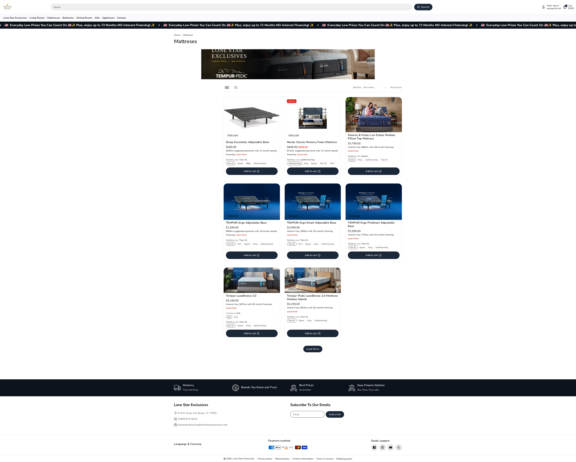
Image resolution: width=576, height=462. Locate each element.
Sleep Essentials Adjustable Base (247, 142)
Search (425, 7)
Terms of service (324, 458)
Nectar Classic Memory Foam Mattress (312, 142)
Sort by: (357, 87)
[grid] (227, 87)
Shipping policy (344, 458)
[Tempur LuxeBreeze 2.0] (252, 280)
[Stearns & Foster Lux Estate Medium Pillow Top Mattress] (374, 114)
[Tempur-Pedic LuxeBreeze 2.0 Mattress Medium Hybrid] (313, 280)
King (249, 163)
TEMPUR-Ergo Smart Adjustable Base (311, 222)
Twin (333, 163)
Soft (229, 317)
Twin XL (231, 163)
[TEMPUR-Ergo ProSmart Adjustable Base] (374, 202)
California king (260, 163)
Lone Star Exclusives (243, 458)
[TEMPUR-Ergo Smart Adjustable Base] (313, 202)
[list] (235, 87)
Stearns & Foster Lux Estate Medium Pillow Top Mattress (371, 136)
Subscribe (335, 414)
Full (240, 244)
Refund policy (282, 458)
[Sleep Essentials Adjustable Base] (252, 118)
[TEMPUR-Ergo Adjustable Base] (252, 202)
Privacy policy (265, 458)
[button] (568, 7)
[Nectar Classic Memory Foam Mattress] (313, 118)
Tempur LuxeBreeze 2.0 (241, 296)
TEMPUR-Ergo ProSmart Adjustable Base (371, 224)
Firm (236, 317)
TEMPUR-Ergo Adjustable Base (246, 222)
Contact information (302, 458)
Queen (241, 163)
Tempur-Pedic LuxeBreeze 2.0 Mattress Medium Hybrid (312, 297)
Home (177, 35)
